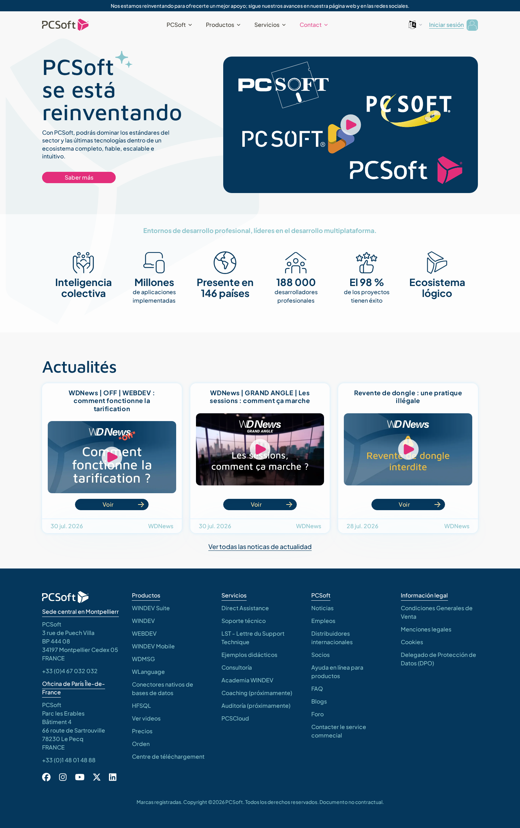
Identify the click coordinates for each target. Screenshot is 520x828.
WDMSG (143, 659)
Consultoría (236, 667)
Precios (142, 731)
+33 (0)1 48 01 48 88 (69, 760)
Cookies (412, 642)
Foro (317, 714)
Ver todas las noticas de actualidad (260, 546)
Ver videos (146, 718)
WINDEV (143, 620)
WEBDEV (144, 633)
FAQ (317, 688)
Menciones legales (426, 629)
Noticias (322, 608)
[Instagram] (63, 777)
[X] (96, 777)
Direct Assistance (245, 608)
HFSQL (141, 705)
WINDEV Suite (151, 608)
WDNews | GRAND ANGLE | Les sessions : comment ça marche (260, 397)
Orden (141, 743)
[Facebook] (46, 777)
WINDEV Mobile (153, 646)
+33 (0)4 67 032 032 (70, 671)
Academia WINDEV (247, 680)
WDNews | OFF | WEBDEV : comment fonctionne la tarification (112, 401)
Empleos (323, 620)
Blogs (319, 701)
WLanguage (148, 671)
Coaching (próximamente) (256, 692)
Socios (320, 654)
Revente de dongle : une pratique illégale (408, 397)
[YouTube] (80, 777)
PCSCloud (235, 718)
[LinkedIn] (112, 777)
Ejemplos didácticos (249, 654)
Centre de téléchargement (168, 756)
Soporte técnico (243, 620)
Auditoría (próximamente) (255, 705)
